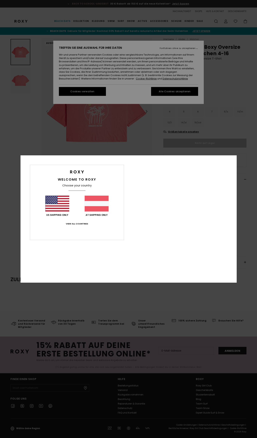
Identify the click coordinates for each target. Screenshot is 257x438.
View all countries (77, 223)
